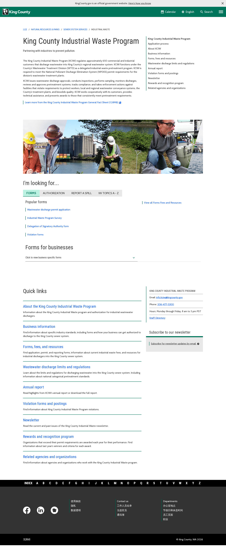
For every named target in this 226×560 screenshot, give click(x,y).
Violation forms (35, 234)
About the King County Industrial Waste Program (59, 306)
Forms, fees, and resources (43, 347)
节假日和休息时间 (173, 510)
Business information (159, 53)
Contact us (122, 501)
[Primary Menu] (221, 12)
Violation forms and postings (163, 73)
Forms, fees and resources (162, 58)
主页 (25, 29)
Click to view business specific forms (81, 258)
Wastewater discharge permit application (48, 209)
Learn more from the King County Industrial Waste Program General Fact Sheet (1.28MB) (71, 102)
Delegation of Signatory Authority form (48, 226)
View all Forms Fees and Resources (162, 202)
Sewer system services (75, 29)
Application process (158, 43)
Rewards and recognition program (166, 83)
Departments (170, 501)
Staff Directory (157, 317)
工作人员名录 (124, 505)
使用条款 (76, 501)
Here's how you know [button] (139, 3)
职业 (165, 519)
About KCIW (154, 48)
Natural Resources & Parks (45, 29)
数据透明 (76, 510)
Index (28, 483)
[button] (222, 3)
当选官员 (122, 510)
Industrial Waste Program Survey (44, 217)
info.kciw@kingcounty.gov (169, 297)
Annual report (155, 68)
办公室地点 (169, 505)
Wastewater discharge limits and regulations (171, 63)
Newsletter (154, 78)
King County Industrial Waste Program (169, 38)
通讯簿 (120, 514)
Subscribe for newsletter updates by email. (173, 343)
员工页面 (168, 514)
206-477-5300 (165, 304)
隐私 (73, 505)
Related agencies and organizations (167, 88)
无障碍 (26, 539)
